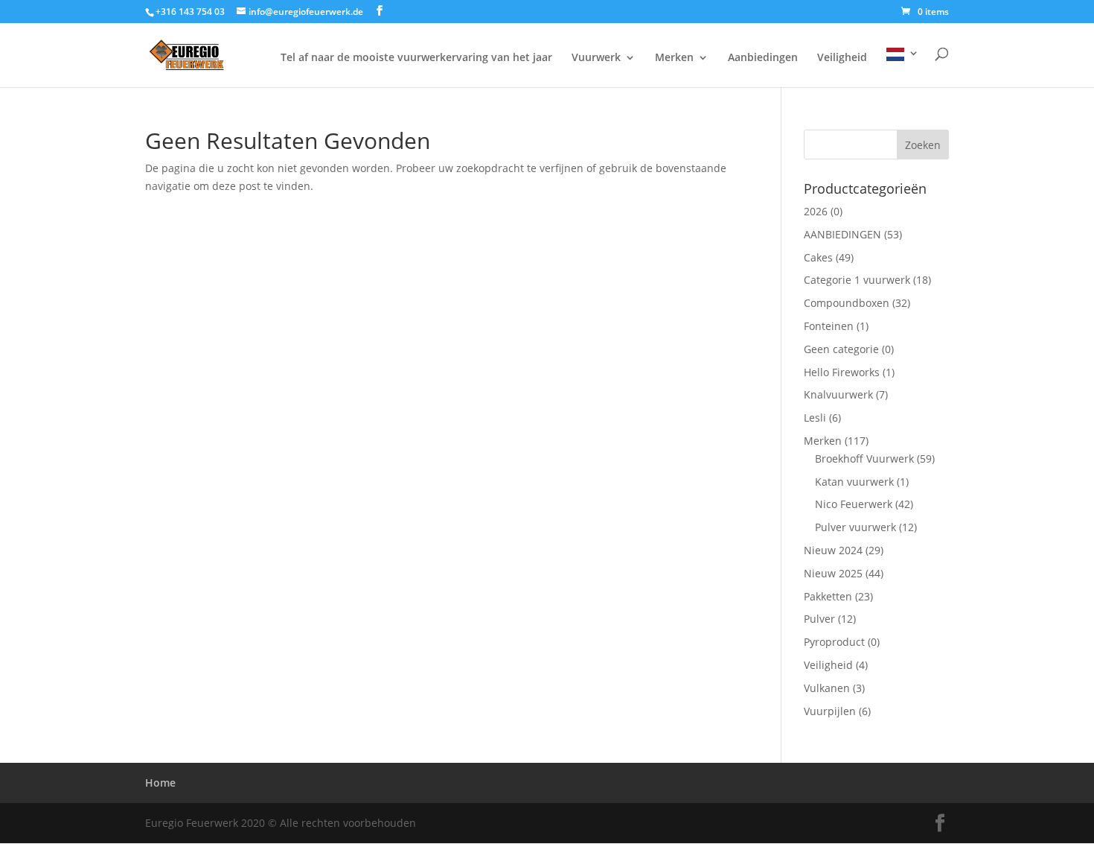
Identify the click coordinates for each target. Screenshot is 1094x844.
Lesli (815, 417)
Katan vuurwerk (854, 482)
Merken (674, 58)
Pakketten (828, 596)
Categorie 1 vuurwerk (857, 280)
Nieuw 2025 (833, 573)
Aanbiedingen (763, 58)
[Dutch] (902, 67)
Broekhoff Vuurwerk (864, 458)
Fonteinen (829, 326)
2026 (816, 211)
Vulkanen (827, 688)
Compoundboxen (846, 303)
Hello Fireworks (842, 372)
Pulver (819, 619)
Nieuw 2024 (833, 550)
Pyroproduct (834, 642)
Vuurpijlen (830, 711)
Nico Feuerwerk (853, 504)
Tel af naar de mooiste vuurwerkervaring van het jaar (416, 58)
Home (160, 782)
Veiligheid (842, 58)
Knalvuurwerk (838, 394)
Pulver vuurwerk (855, 527)
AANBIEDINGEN (842, 234)
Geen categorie (841, 349)
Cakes (818, 257)
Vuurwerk (596, 58)
